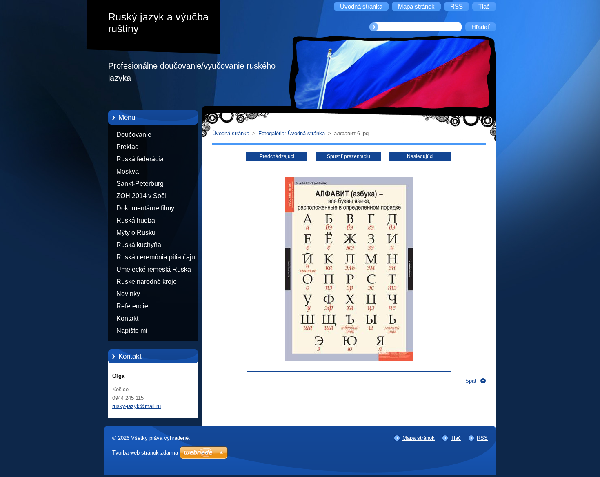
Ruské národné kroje (146, 281)
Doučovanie (133, 134)
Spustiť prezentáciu (348, 156)
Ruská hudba (135, 220)
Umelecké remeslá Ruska (153, 269)
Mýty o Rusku (136, 232)
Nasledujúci (420, 156)
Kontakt (127, 318)
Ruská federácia (140, 159)
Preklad (127, 146)
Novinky (128, 293)
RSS (482, 438)
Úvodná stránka (230, 133)
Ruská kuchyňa (138, 244)
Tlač (456, 438)
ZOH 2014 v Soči (141, 195)
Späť (471, 381)
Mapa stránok (418, 438)
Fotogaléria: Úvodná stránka (291, 133)
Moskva (127, 171)
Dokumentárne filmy (145, 208)
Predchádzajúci (277, 156)
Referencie (132, 306)
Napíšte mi (131, 330)
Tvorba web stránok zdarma (145, 453)
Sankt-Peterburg (140, 183)
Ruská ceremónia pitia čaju (155, 257)
